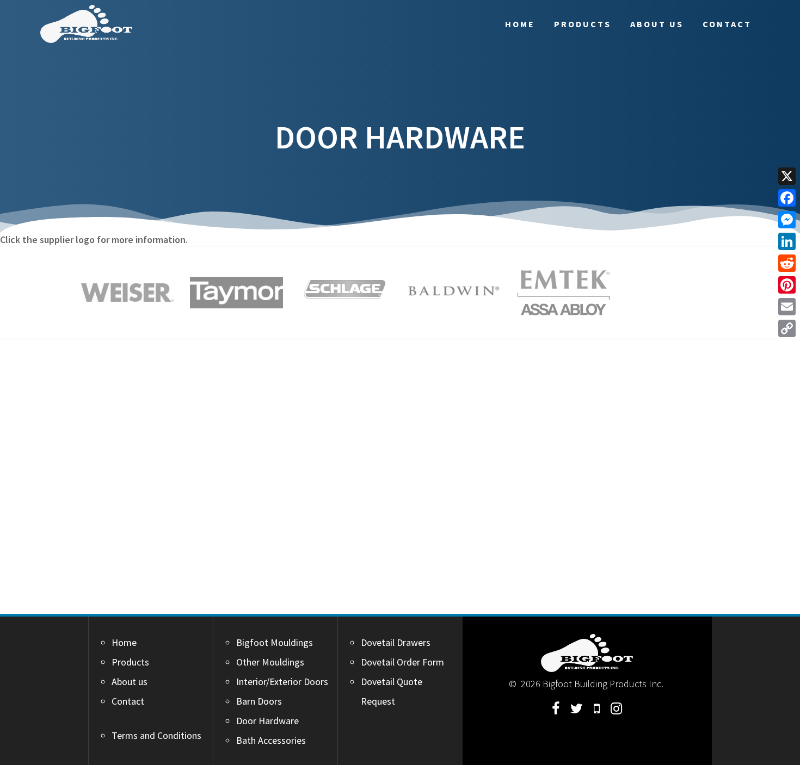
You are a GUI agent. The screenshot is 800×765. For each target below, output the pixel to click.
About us (657, 23)
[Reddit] (787, 263)
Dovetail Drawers (395, 642)
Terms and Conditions (156, 735)
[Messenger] (787, 220)
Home (520, 23)
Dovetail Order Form (402, 662)
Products (582, 23)
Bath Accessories (271, 740)
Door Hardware (267, 720)
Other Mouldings (270, 662)
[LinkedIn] (787, 241)
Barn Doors (259, 701)
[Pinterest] (787, 285)
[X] (787, 176)
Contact (727, 23)
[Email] (787, 307)
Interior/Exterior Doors (282, 681)
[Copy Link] (787, 328)
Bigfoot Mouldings (274, 642)
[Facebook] (787, 198)
